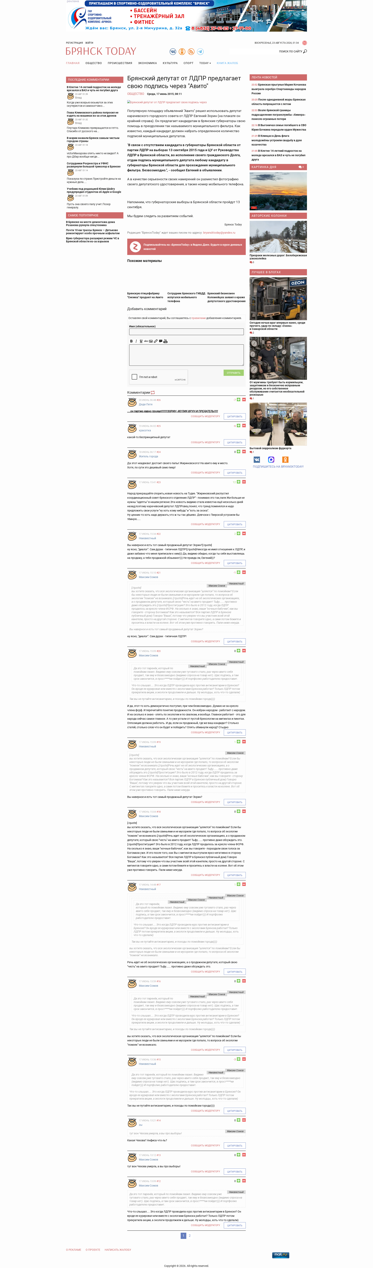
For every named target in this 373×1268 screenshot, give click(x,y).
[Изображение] (151, 341)
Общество (93, 63)
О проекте (93, 1249)
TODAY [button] (204, 63)
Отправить (234, 373)
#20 (159, 651)
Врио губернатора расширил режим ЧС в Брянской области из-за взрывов (92, 240)
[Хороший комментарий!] (238, 399)
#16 (159, 981)
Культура (170, 63)
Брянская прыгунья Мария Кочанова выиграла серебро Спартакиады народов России (279, 89)
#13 (159, 1155)
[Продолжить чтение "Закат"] (278, 191)
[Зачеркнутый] (146, 341)
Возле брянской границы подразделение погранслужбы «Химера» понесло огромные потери (278, 114)
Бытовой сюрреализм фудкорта (270, 448)
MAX (271, 460)
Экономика (147, 63)
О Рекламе (73, 1249)
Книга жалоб (227, 63)
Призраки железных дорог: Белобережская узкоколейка (278, 257)
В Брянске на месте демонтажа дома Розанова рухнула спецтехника (90, 223)
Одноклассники (285, 460)
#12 (159, 1181)
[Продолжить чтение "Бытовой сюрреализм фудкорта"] (278, 424)
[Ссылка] (155, 341)
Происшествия (120, 63)
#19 (159, 742)
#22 (159, 534)
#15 (159, 1059)
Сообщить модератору (205, 416)
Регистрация (74, 43)
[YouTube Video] (165, 341)
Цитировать (234, 416)
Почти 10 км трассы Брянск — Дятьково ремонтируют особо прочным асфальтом (93, 232)
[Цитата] (160, 341)
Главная (73, 63)
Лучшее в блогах (266, 272)
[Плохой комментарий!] (244, 399)
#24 (159, 452)
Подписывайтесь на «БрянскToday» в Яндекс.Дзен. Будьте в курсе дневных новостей (193, 246)
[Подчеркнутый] (141, 341)
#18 (159, 811)
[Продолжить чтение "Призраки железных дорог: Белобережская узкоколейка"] (278, 237)
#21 (159, 572)
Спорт (188, 63)
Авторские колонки (269, 216)
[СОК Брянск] (186, 15)
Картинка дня (264, 167)
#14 (159, 1120)
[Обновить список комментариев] (153, 392)
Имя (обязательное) (142, 326)
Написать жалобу (118, 1249)
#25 (159, 426)
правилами (198, 318)
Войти (89, 43)
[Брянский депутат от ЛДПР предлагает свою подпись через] (186, 102)
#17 (159, 884)
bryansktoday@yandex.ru (219, 232)
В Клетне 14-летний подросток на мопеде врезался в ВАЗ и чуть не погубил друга (278, 155)
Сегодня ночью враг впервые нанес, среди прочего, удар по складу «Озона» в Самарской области (277, 325)
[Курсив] (136, 341)
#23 (159, 482)
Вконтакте (257, 460)
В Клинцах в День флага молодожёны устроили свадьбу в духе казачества (277, 140)
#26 (159, 400)
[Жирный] (131, 341)
